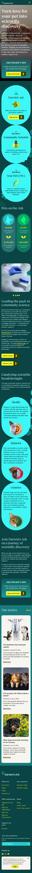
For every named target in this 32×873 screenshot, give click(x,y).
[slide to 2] (15, 295)
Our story (5, 785)
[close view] (28, 858)
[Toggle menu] (29, 2)
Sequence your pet (7, 804)
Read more (7, 662)
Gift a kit (5, 812)
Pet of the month (23, 808)
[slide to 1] (13, 295)
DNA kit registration (6, 808)
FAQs (4, 791)
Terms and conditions (17, 863)
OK (15, 866)
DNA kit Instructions (6, 816)
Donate (4, 828)
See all (28, 610)
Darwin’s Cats (21, 343)
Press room (21, 805)
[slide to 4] (19, 295)
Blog (18, 802)
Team (4, 788)
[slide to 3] (17, 295)
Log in (24, 69)
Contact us (6, 793)
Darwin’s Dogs (6, 332)
